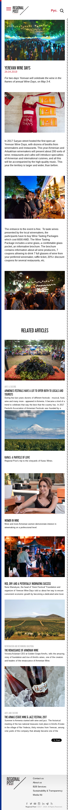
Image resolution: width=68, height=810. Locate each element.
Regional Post (31, 807)
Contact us (38, 778)
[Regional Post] (21, 11)
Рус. (54, 10)
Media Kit (37, 795)
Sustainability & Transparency (47, 790)
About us (37, 782)
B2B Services (39, 786)
